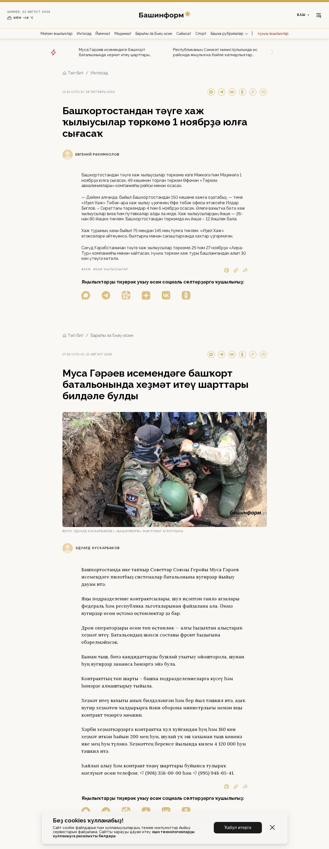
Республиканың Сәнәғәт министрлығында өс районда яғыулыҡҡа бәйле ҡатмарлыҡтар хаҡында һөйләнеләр (215, 52)
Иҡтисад (84, 33)
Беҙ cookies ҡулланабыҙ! (88, 820)
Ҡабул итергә (237, 828)
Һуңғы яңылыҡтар (273, 33)
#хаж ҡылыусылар (110, 269)
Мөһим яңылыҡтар (57, 33)
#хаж (86, 269)
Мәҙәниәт (122, 33)
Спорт (201, 33)
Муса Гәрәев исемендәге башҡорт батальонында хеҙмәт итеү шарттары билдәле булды (114, 52)
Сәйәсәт (183, 33)
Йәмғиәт (102, 33)
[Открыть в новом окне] (85, 295)
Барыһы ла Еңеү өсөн (154, 33)
